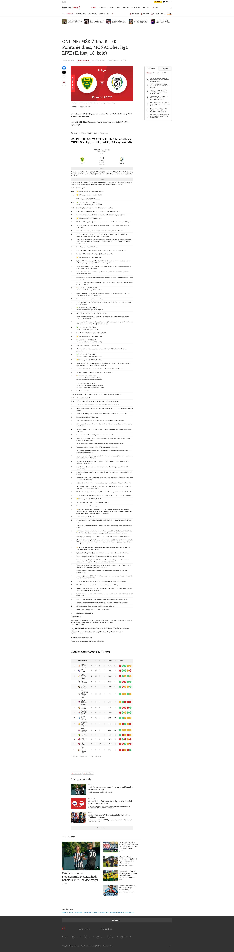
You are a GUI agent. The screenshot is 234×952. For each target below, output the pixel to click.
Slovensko (78, 912)
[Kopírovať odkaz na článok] (64, 77)
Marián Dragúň (123, 865)
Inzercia (83, 946)
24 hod (154, 72)
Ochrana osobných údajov (94, 946)
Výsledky (123, 60)
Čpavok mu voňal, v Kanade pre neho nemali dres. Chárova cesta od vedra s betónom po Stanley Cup (97, 21)
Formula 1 (147, 7)
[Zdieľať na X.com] (64, 72)
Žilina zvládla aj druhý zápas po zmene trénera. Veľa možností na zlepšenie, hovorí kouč (128, 874)
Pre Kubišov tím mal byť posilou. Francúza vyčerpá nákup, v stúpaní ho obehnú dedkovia (163, 21)
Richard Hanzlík (123, 892)
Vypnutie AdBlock (107, 929)
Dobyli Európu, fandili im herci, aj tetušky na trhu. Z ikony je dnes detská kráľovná (141, 21)
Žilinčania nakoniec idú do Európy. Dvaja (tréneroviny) (127, 888)
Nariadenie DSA (107, 946)
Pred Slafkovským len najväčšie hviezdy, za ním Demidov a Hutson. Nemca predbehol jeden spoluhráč (119, 21)
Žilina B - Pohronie (83, 60)
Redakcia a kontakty (84, 929)
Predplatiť (158, 2)
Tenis (118, 7)
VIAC (156, 7)
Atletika (126, 7)
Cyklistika (136, 7)
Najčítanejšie (151, 68)
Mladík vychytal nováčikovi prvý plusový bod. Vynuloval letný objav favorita (128, 860)
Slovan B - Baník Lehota (98, 60)
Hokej (111, 7)
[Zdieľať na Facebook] (64, 68)
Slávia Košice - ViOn (113, 60)
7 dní (160, 72)
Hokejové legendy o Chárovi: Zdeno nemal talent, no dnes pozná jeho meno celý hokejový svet (75, 21)
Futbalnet (102, 7)
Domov (64, 912)
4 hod (148, 72)
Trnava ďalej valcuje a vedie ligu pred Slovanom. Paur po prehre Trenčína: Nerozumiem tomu (128, 846)
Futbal (93, 7)
